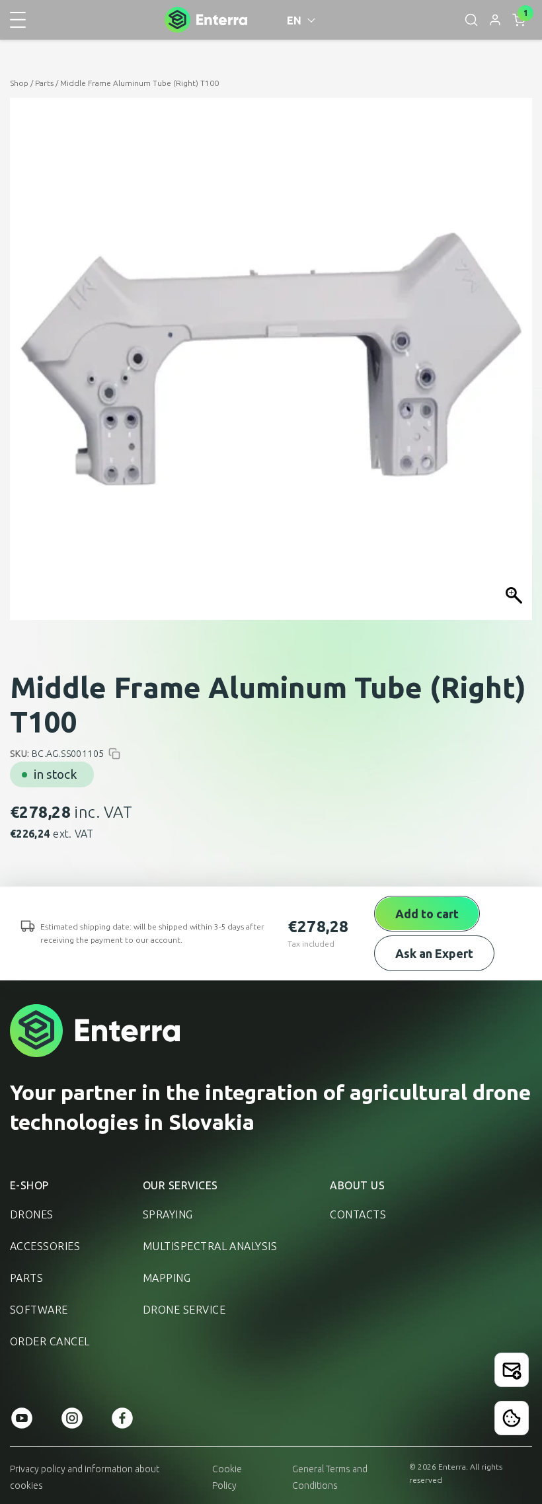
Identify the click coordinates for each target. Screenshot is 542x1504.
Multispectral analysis (210, 1246)
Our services (180, 1185)
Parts (44, 83)
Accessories (45, 1246)
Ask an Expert (434, 953)
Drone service (184, 1310)
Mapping (166, 1278)
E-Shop (29, 1185)
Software (39, 1310)
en (294, 20)
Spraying (168, 1214)
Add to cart (427, 913)
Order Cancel (50, 1341)
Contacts (358, 1214)
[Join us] (511, 1370)
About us (357, 1185)
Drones (32, 1214)
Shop (19, 83)
